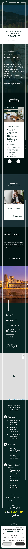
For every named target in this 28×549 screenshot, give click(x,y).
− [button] (23, 358)
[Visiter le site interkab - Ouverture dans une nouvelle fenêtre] (11, 512)
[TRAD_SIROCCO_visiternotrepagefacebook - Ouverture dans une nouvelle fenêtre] (8, 346)
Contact (26, 148)
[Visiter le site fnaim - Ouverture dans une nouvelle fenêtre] (21, 512)
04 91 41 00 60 (11, 320)
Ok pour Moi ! (20, 544)
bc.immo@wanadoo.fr (13, 325)
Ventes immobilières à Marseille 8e (15, 450)
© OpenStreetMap (21, 399)
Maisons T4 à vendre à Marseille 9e (14, 485)
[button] (18, 161)
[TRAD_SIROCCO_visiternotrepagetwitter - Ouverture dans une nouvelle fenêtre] (12, 346)
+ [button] (23, 355)
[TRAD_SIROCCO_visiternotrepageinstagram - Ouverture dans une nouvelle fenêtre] (16, 346)
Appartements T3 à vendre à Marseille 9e (15, 472)
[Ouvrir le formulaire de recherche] (6, 2)
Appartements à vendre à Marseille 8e (15, 436)
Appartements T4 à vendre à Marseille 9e (15, 479)
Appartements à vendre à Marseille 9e (15, 422)
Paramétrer (7, 544)
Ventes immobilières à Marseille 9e (15, 457)
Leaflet (10, 399)
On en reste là (20, 527)
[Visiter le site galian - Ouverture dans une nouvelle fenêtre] (15, 515)
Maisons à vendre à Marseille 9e (14, 429)
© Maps (14, 399)
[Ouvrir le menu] (18, 2)
